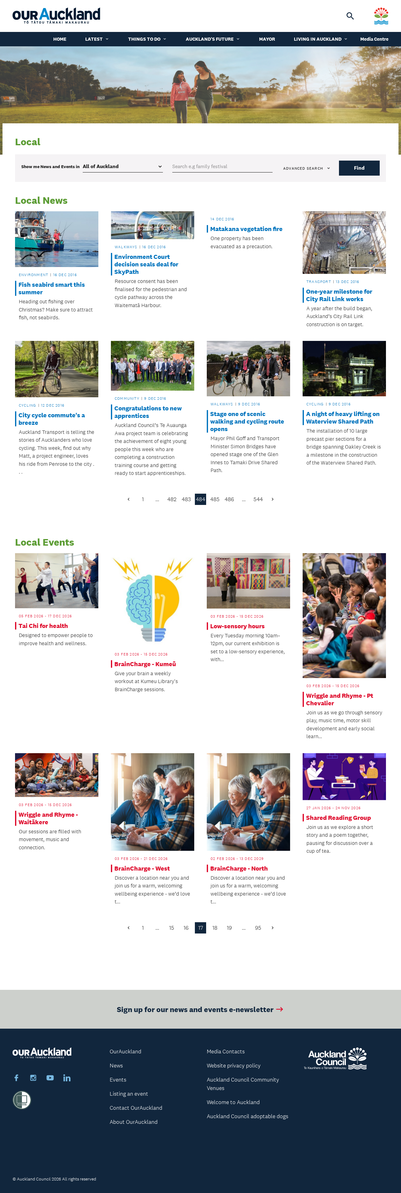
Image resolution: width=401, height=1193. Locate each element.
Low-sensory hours (237, 626)
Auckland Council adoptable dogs (247, 1116)
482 (171, 499)
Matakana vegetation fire (246, 229)
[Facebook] (16, 1078)
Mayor (267, 39)
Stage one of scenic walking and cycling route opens (247, 421)
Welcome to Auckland (233, 1102)
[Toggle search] (350, 16)
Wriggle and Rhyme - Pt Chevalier (339, 699)
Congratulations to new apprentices (148, 411)
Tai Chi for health (43, 626)
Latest (94, 39)
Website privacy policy (234, 1065)
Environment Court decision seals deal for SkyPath (146, 264)
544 (258, 499)
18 (214, 927)
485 (215, 499)
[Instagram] (33, 1078)
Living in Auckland (317, 39)
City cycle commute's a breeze (51, 418)
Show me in (50, 166)
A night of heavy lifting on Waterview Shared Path (343, 417)
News (116, 1065)
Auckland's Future (210, 39)
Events (118, 1079)
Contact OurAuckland (136, 1107)
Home (59, 39)
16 (186, 927)
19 (229, 927)
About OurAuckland (134, 1121)
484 (200, 499)
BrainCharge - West (142, 868)
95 (258, 927)
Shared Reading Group (338, 817)
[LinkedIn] (67, 1078)
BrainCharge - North (239, 868)
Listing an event (129, 1093)
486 (229, 499)
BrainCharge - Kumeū (145, 664)
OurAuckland (125, 1051)
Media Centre (374, 39)
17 (200, 927)
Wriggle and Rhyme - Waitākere (48, 818)
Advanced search (303, 168)
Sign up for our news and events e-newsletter (195, 1009)
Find (359, 168)
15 (171, 927)
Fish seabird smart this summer (51, 288)
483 (186, 499)
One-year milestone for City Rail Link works (339, 295)
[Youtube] (50, 1078)
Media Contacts (226, 1051)
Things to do (144, 39)
